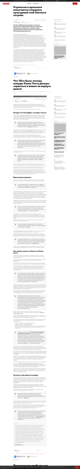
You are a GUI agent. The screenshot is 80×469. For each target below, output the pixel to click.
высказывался (23, 246)
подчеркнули (29, 126)
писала (27, 227)
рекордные (15, 382)
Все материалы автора (25, 22)
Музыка (44, 453)
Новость (16, 453)
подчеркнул (26, 397)
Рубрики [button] (29, 3)
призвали (40, 159)
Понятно (76, 467)
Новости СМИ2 (15, 76)
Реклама (48, 3)
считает (34, 243)
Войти (75, 3)
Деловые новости (32, 453)
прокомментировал (39, 416)
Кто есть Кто (52, 3)
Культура (37, 453)
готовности (16, 387)
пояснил (23, 169)
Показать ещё (56, 43)
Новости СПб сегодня (26, 453)
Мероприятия (43, 3)
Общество (41, 453)
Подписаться (47, 0)
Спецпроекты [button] (36, 3)
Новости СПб (21, 453)
